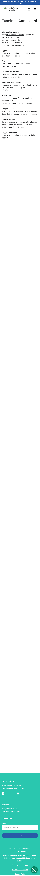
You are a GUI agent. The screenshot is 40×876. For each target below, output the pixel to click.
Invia (20, 835)
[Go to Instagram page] (18, 793)
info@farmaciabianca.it (16, 45)
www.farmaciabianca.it (15, 35)
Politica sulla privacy (20, 865)
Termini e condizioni (20, 851)
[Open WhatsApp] (34, 869)
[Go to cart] (28, 9)
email (4, 823)
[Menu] (35, 9)
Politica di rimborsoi (20, 870)
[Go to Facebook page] (3, 793)
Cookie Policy (19, 874)
